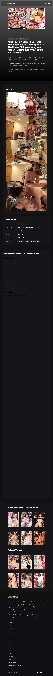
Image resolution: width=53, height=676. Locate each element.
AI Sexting (10, 656)
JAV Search (10, 647)
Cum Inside (20, 241)
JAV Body (10, 650)
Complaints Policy (12, 631)
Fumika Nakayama (22, 223)
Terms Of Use (11, 625)
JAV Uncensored (12, 641)
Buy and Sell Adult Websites (14, 665)
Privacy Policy (11, 628)
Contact (10, 622)
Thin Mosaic (20, 227)
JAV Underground (12, 653)
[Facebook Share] (41, 672)
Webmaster (10, 634)
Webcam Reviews (12, 662)
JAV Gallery (10, 644)
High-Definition (28, 227)
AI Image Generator (12, 659)
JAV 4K (9, 639)
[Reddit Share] (44, 672)
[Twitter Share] (37, 672)
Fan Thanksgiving (35, 241)
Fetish (27, 241)
